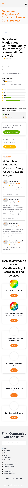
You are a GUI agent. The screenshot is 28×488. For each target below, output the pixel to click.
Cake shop (7, 453)
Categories (14, 478)
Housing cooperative (9, 473)
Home (7, 478)
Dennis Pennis (14, 181)
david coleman (14, 199)
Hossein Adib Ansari (16, 241)
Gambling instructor (9, 466)
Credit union (7, 457)
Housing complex (8, 471)
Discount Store (8, 460)
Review (14, 295)
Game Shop (7, 469)
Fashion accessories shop (11, 462)
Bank (5, 448)
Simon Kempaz (14, 223)
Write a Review (9, 147)
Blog (21, 478)
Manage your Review (11, 132)
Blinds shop (7, 450)
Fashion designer (8, 464)
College (6, 455)
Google (8, 156)
